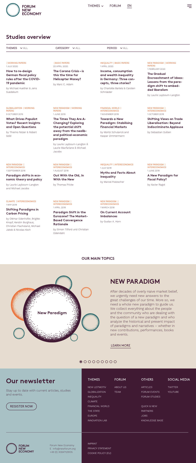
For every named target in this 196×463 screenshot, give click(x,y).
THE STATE (94, 410)
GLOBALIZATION (97, 391)
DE (135, 6)
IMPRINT (92, 443)
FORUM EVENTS (150, 391)
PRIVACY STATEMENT (99, 448)
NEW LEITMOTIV (97, 387)
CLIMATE (93, 401)
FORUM (115, 6)
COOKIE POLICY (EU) (99, 453)
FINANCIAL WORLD (98, 406)
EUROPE (92, 415)
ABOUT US (120, 387)
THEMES (94, 6)
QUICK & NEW (149, 406)
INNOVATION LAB (97, 420)
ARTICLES (146, 387)
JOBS (144, 415)
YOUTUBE (173, 391)
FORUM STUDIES (150, 396)
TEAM (117, 391)
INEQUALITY (94, 396)
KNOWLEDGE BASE (152, 420)
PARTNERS (147, 410)
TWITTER (173, 387)
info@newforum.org (64, 448)
